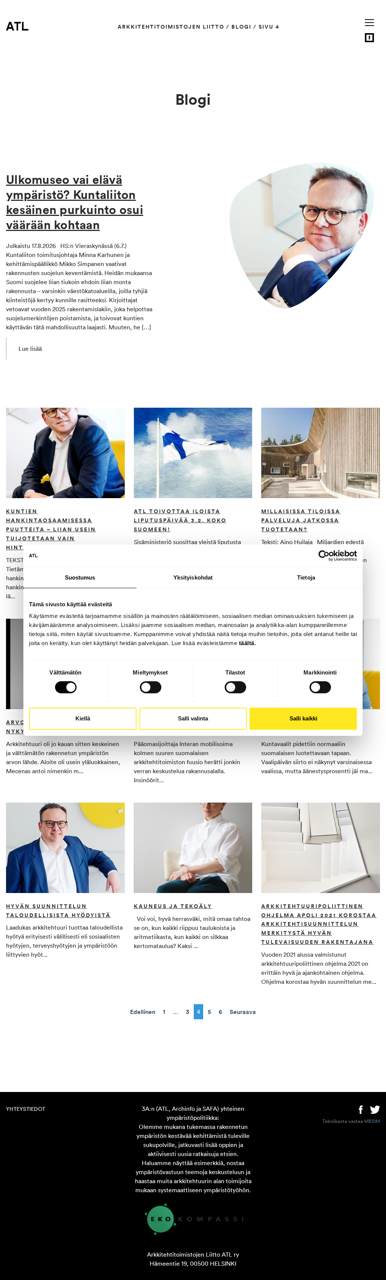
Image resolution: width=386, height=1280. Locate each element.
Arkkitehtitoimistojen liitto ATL (17, 26)
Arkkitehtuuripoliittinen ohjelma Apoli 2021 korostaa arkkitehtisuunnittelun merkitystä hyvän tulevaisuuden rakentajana (319, 924)
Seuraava (243, 1012)
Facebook (361, 1109)
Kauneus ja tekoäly (173, 906)
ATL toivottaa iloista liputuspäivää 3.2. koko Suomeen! (180, 520)
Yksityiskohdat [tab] (193, 577)
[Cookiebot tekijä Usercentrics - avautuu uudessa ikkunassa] (324, 555)
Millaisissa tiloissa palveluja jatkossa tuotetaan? (300, 520)
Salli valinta (193, 718)
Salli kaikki (303, 718)
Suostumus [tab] (80, 577)
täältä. (247, 643)
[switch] (150, 687)
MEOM (372, 1121)
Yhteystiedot (25, 1109)
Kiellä (82, 718)
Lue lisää (30, 348)
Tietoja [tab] (306, 577)
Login (369, 37)
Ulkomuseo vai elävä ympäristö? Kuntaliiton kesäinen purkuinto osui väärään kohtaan (74, 201)
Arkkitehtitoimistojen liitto (171, 27)
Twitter (375, 1109)
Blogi (241, 27)
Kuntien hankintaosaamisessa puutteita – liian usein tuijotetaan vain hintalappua (51, 529)
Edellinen (142, 1012)
